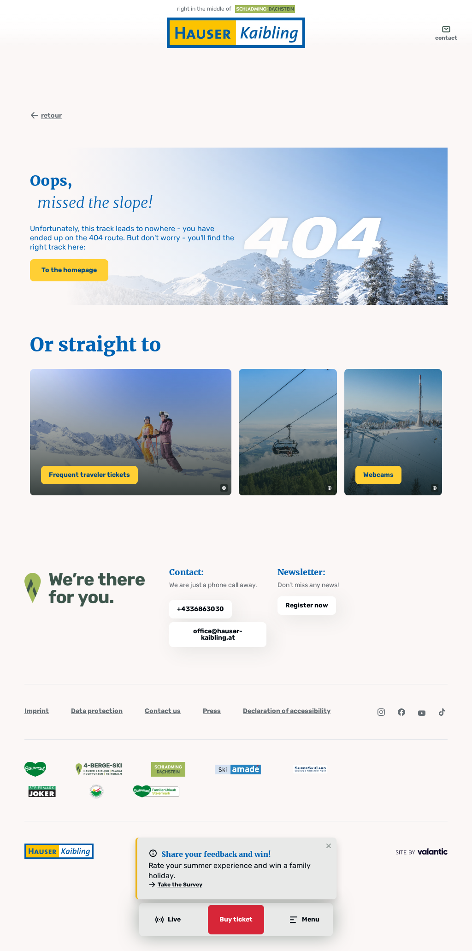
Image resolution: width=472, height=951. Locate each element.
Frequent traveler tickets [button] (89, 475)
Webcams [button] (378, 475)
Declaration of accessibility (286, 711)
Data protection (97, 711)
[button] (440, 297)
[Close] (328, 846)
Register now (306, 605)
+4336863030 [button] (200, 609)
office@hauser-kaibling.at (217, 634)
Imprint (36, 711)
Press (212, 711)
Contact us (163, 711)
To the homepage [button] (69, 270)
